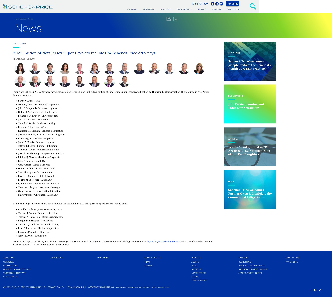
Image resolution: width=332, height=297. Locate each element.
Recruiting (244, 262)
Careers (216, 9)
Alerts (195, 262)
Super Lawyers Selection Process (163, 241)
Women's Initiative (14, 273)
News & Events (184, 9)
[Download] (175, 19)
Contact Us (233, 9)
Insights (202, 9)
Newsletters (198, 273)
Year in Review (199, 280)
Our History (10, 265)
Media (194, 276)
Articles (196, 269)
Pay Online (232, 3)
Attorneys (148, 9)
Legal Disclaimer (76, 287)
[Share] (169, 19)
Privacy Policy (56, 287)
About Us (132, 9)
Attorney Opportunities (252, 269)
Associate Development (252, 265)
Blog (194, 265)
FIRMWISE (157, 287)
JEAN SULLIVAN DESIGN (132, 287)
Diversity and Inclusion (17, 269)
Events (148, 265)
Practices (165, 9)
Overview (8, 262)
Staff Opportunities (250, 273)
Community (10, 276)
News (30, 19)
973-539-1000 (200, 3)
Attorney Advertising (101, 287)
